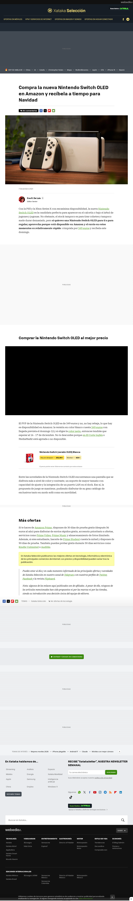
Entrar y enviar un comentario (67, 656)
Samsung (31, 779)
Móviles (9, 774)
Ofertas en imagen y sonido (68, 19)
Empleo (30, 786)
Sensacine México (45, 876)
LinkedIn (121, 792)
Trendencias (100, 842)
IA (35, 70)
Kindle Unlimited (29, 547)
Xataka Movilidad (55, 774)
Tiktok (71, 797)
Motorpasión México (82, 876)
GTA (102, 70)
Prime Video (44, 535)
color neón (74, 431)
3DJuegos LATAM (30, 875)
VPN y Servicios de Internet (38, 19)
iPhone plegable (59, 751)
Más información (86, 898)
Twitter (45, 110)
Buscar (123, 820)
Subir (120, 830)
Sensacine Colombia (45, 882)
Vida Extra (28, 846)
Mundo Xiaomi (12, 859)
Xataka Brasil (11, 879)
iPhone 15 (111, 70)
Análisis (30, 769)
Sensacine (45, 842)
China (28, 70)
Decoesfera (99, 846)
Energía (30, 774)
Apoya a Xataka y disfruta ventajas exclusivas (87, 810)
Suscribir (111, 772)
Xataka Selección (66, 10)
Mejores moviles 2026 (40, 751)
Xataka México (12, 875)
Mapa (69, 70)
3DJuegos (28, 842)
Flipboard (49, 110)
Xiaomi (121, 70)
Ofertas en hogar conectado (99, 19)
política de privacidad (103, 777)
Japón (94, 70)
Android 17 (74, 751)
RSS (110, 792)
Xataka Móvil (11, 846)
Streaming (10, 769)
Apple (8, 779)
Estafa (42, 70)
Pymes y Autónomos (117, 847)
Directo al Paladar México (66, 876)
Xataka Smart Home (11, 854)
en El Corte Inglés (93, 435)
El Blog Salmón (118, 842)
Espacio (51, 769)
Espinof (44, 846)
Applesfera (10, 850)
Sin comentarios (30, 110)
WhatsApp (79, 792)
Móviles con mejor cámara (102, 751)
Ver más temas (13, 794)
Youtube (95, 792)
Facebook (123, 19)
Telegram (127, 19)
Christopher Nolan (55, 70)
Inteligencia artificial (53, 780)
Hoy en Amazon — (52, 457)
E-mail (53, 110)
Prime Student (71, 539)
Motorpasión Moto (82, 847)
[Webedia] (127, 2)
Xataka (9, 842)
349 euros (83, 228)
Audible (45, 547)
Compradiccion (101, 850)
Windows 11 (53, 786)
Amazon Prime (43, 527)
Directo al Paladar (66, 842)
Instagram (100, 792)
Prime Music (59, 535)
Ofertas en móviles (13, 19)
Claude (85, 751)
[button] (35, 198)
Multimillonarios (81, 70)
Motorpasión (82, 842)
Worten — (73, 457)
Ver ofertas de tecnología (61, 601)
